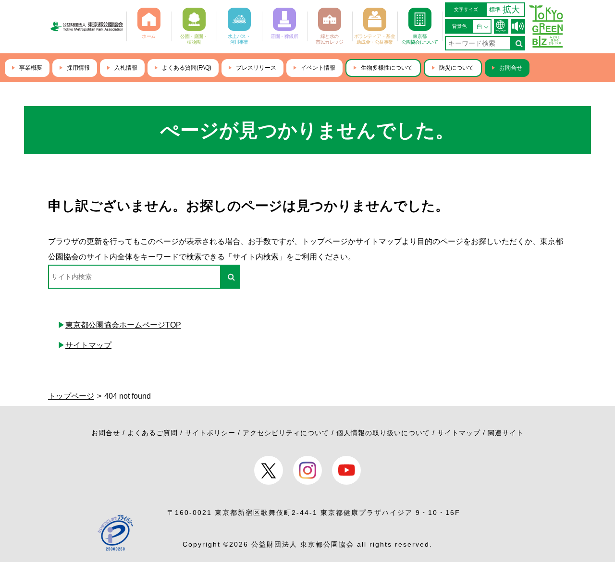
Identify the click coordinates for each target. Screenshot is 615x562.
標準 (495, 9)
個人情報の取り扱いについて (383, 433)
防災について (456, 67)
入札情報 (125, 67)
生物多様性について (387, 67)
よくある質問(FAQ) (186, 67)
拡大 (511, 9)
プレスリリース (256, 67)
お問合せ (510, 67)
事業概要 (30, 67)
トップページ (71, 396)
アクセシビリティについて (286, 433)
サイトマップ (88, 345)
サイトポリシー (210, 433)
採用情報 (78, 67)
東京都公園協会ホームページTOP (123, 325)
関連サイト (506, 433)
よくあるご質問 (152, 433)
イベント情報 (318, 67)
